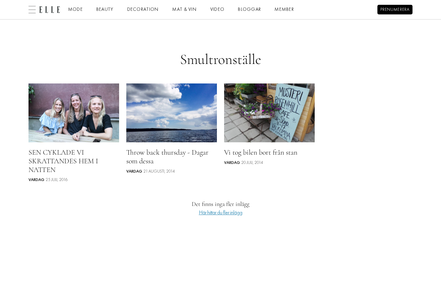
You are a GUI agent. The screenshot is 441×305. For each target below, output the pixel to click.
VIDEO (217, 9)
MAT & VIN (184, 9)
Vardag (36, 180)
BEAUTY (105, 9)
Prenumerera (395, 10)
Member (284, 9)
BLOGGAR (249, 9)
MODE (75, 9)
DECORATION (143, 9)
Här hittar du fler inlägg (220, 213)
